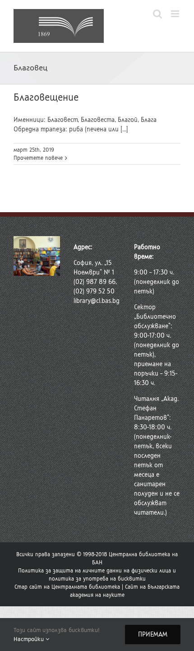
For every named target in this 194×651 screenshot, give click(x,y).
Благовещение (46, 97)
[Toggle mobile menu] (175, 14)
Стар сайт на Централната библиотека (67, 587)
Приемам (152, 634)
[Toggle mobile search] (157, 14)
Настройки (30, 639)
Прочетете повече (38, 158)
